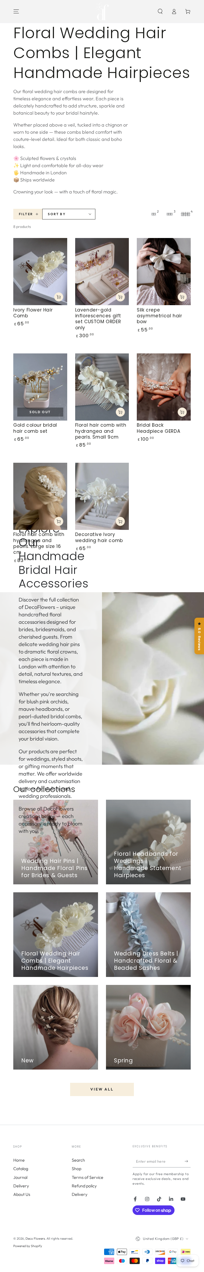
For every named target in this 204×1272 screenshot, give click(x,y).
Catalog (20, 1168)
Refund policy (84, 1185)
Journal (20, 1177)
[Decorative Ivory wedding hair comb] (102, 496)
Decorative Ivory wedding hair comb (99, 537)
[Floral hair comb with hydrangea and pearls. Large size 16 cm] (40, 496)
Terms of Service (87, 1177)
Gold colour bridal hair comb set (35, 428)
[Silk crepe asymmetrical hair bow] (164, 271)
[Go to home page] (101, 11)
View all (101, 1089)
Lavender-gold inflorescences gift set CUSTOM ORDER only (98, 319)
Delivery (21, 1185)
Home (19, 1160)
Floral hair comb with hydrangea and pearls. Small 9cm (100, 431)
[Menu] (16, 11)
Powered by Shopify (27, 1246)
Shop (76, 1168)
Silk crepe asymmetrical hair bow (159, 316)
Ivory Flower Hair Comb (33, 313)
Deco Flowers (35, 1238)
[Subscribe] (188, 1161)
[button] (160, 11)
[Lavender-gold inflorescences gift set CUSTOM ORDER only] (102, 271)
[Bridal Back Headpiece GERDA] (164, 387)
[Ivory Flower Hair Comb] (40, 271)
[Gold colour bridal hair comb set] (40, 387)
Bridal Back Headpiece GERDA (158, 428)
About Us (21, 1194)
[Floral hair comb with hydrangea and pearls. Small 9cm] (102, 387)
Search (78, 1160)
